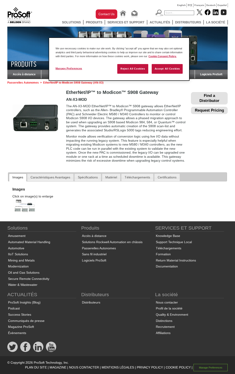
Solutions (71, 22)
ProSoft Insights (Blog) (24, 302)
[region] (119, 59)
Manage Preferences (69, 68)
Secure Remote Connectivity (28, 279)
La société (215, 22)
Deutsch (210, 5)
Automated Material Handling (29, 242)
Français (199, 5)
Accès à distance (24, 74)
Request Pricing (209, 110)
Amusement (16, 236)
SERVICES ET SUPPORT (126, 22)
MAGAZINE (58, 367)
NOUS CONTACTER (84, 367)
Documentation (167, 266)
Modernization (18, 266)
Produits (94, 22)
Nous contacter (167, 302)
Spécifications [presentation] (88, 177)
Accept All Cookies (167, 68)
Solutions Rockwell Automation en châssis (112, 242)
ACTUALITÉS (160, 22)
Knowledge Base (168, 236)
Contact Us (106, 14)
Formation (163, 254)
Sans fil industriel (94, 254)
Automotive (16, 248)
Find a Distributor (209, 98)
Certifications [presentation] (167, 177)
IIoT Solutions (18, 254)
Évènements (17, 333)
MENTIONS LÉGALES (118, 367)
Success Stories (19, 314)
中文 (190, 5)
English (181, 5)
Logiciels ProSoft (211, 74)
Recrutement (165, 327)
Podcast (14, 308)
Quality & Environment (172, 314)
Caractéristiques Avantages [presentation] (50, 177)
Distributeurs (188, 22)
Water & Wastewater (22, 285)
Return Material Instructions (176, 260)
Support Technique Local (174, 242)
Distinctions (164, 321)
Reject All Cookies (132, 68)
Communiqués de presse (26, 321)
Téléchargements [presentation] (137, 177)
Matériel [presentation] (111, 177)
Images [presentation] (17, 177)
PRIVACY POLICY (150, 367)
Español (222, 5)
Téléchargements (168, 248)
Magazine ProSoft (21, 327)
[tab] (18, 177)
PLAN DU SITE (36, 367)
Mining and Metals (21, 260)
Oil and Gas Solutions (23, 272)
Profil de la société (169, 308)
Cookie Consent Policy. (162, 56)
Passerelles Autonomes (23, 82)
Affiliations (163, 333)
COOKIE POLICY (178, 367)
